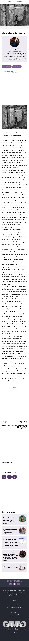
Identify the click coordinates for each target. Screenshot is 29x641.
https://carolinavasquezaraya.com (14, 51)
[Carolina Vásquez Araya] (15, 42)
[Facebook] (9, 477)
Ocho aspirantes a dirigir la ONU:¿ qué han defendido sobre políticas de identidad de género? (10, 531)
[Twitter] (4, 477)
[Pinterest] (14, 477)
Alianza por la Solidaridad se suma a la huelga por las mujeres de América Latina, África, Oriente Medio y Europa (21, 425)
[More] (23, 66)
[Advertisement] (14, 88)
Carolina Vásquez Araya (14, 49)
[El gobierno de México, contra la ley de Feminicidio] (22, 567)
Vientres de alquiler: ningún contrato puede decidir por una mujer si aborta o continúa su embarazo (9, 520)
